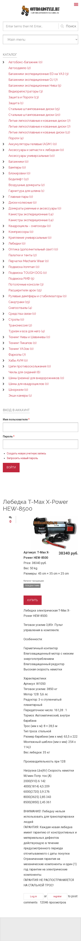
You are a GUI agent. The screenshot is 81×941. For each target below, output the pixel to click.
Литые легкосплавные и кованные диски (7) (39, 120)
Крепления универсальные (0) (29, 237)
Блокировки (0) (19, 173)
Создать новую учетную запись (26, 453)
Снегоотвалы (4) (20, 308)
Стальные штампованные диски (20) (34, 115)
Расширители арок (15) (25, 290)
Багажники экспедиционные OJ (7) (33, 80)
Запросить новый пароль (22, 458)
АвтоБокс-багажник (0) (25, 62)
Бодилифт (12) (18, 179)
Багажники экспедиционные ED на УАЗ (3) (38, 74)
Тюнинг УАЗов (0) (21, 349)
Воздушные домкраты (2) (26, 185)
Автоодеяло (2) (19, 68)
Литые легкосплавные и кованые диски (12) (39, 132)
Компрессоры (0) (20, 232)
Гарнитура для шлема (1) (26, 191)
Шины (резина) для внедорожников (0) (36, 378)
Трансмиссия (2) (20, 325)
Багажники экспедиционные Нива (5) (34, 85)
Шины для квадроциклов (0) (28, 384)
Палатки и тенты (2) (22, 255)
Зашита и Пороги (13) (23, 97)
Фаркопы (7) (17, 354)
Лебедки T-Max (32, 586)
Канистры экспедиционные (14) (30, 214)
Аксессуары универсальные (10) (31, 156)
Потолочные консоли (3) (26, 284)
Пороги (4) (16, 138)
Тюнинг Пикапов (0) (22, 343)
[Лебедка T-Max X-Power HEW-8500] (54, 533)
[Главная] (40, 10)
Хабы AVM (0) (18, 360)
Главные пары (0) (20, 197)
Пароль (9, 436)
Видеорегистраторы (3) (25, 91)
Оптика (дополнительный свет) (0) (33, 249)
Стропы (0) (16, 319)
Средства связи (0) (22, 313)
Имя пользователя (16, 419)
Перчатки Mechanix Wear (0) (28, 261)
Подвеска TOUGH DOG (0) (27, 273)
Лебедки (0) (16, 243)
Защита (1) (15, 103)
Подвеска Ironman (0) (23, 267)
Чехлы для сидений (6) (24, 372)
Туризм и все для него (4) (26, 331)
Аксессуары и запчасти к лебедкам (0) (36, 150)
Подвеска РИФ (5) (21, 278)
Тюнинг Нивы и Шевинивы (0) (29, 337)
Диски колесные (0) (22, 202)
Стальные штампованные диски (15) (34, 109)
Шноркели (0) (18, 390)
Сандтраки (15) (19, 302)
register (57, 896)
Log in (33, 896)
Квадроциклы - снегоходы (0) (29, 226)
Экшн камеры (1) (20, 395)
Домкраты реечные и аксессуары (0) (34, 208)
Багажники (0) (18, 161)
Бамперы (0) (17, 167)
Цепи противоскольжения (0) (29, 366)
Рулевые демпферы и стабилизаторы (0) (37, 296)
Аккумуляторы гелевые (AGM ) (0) (32, 144)
